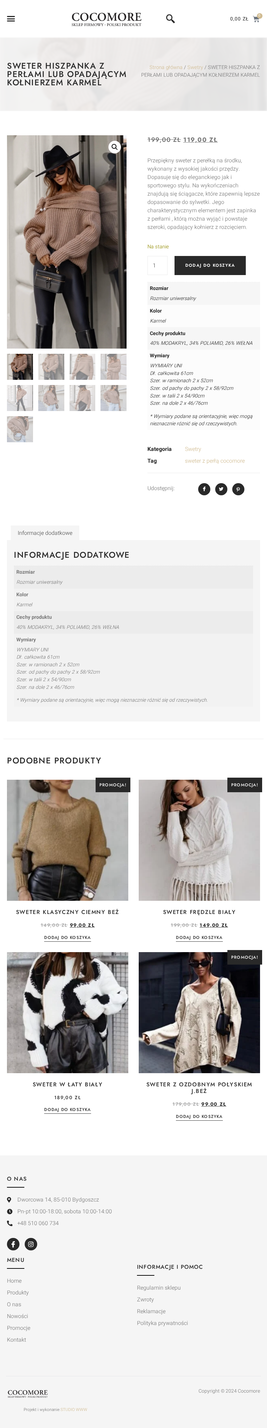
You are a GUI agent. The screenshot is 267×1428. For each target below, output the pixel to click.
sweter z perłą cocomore (215, 461)
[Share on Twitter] (221, 489)
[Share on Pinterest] (238, 489)
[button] (11, 18)
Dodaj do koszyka (210, 265)
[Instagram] (31, 1244)
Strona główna (166, 67)
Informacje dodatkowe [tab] (45, 533)
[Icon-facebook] (13, 1244)
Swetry (195, 67)
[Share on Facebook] (204, 489)
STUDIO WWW (73, 1409)
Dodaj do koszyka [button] (67, 938)
